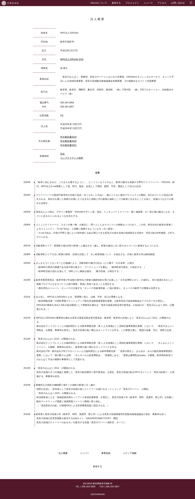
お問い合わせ (178, 2)
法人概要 (63, 453)
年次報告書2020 (68, 141)
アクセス (162, 2)
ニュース (148, 2)
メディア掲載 (129, 453)
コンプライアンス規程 (71, 158)
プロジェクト (132, 2)
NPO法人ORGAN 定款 (71, 59)
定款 (62, 154)
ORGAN (101, 494)
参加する (116, 2)
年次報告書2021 (68, 145)
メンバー (84, 453)
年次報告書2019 (68, 137)
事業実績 (105, 453)
